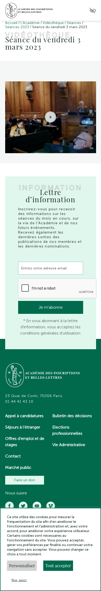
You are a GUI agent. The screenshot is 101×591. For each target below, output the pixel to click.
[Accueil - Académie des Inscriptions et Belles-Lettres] (43, 376)
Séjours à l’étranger (22, 427)
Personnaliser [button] (22, 565)
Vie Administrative (68, 444)
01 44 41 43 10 (19, 401)
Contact (13, 456)
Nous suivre (16, 493)
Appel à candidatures (24, 415)
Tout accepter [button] (58, 565)
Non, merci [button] (19, 580)
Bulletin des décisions (72, 415)
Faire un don (24, 480)
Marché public (18, 467)
